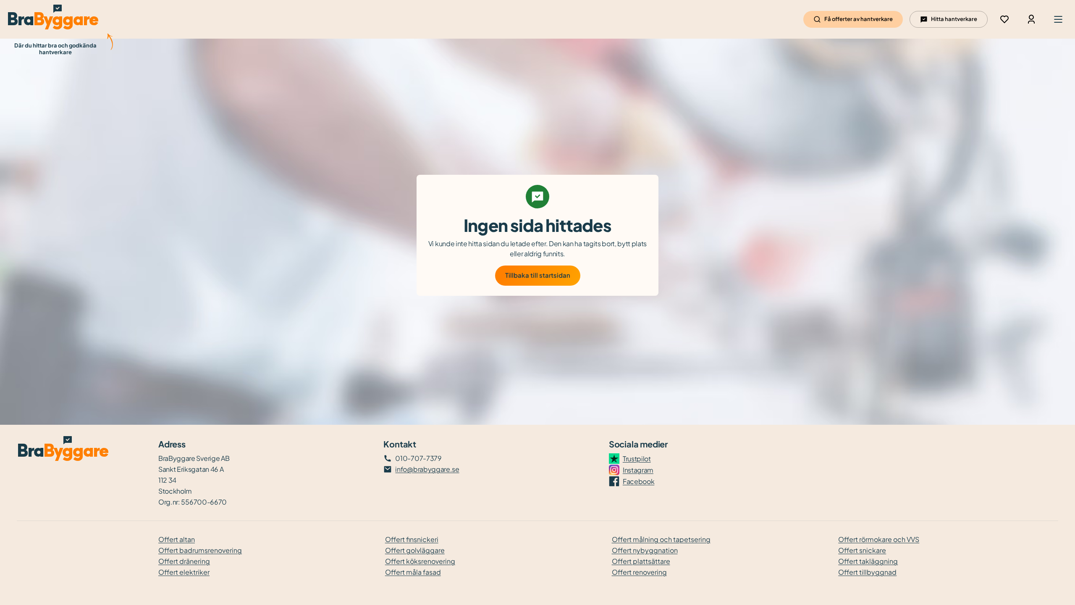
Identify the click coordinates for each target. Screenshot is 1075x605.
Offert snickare (862, 550)
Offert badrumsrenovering (200, 550)
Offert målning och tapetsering (661, 539)
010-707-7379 (418, 458)
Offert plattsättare (641, 561)
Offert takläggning (868, 561)
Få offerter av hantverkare (858, 19)
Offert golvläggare (415, 550)
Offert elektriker (184, 572)
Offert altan (176, 539)
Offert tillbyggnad (867, 572)
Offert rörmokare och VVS (878, 539)
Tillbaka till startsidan (537, 275)
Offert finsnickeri (411, 539)
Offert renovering (639, 572)
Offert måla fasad (413, 572)
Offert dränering (184, 561)
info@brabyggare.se (427, 469)
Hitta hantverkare (954, 19)
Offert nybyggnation (645, 550)
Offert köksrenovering (420, 561)
